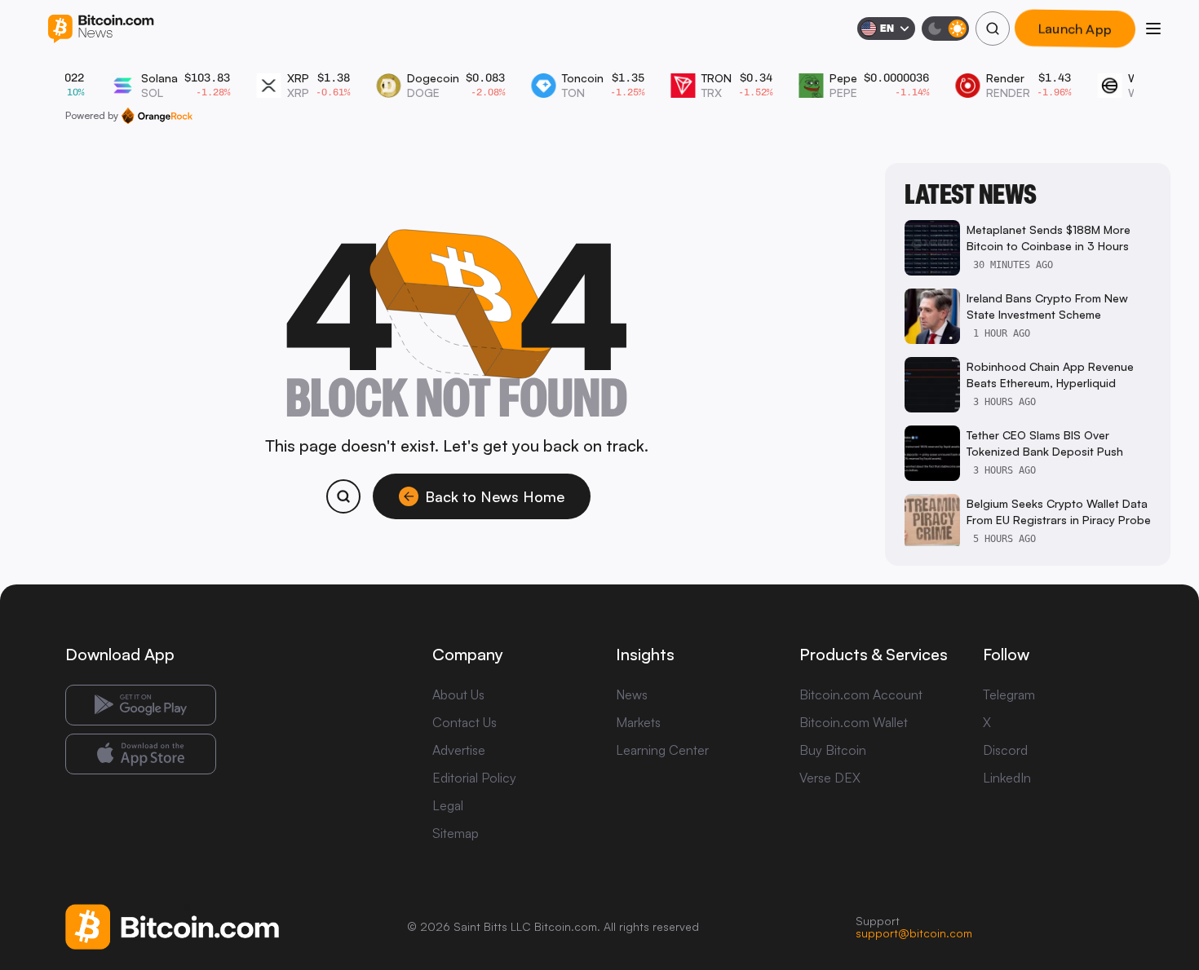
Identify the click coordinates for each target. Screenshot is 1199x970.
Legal (447, 805)
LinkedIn (1007, 777)
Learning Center (662, 750)
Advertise (458, 750)
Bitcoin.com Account (860, 694)
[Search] (993, 28)
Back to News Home (494, 496)
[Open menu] (1153, 28)
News (632, 694)
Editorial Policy (474, 777)
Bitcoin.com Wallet (853, 722)
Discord (1005, 750)
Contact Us (464, 722)
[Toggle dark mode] (945, 28)
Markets (638, 722)
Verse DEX (830, 777)
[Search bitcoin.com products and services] (343, 496)
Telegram (1009, 694)
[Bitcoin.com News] (101, 29)
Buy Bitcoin (832, 750)
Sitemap (455, 833)
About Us (458, 694)
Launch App (1075, 28)
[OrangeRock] (157, 116)
